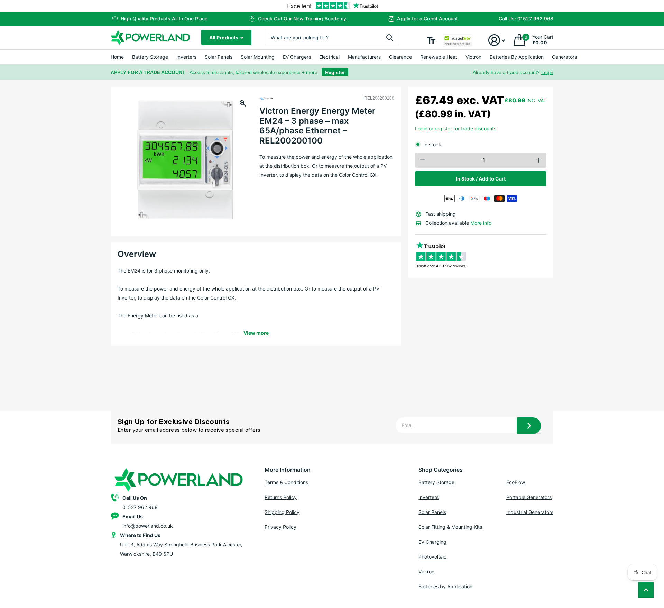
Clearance (400, 57)
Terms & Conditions (286, 482)
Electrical (329, 57)
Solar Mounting (258, 57)
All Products (224, 37)
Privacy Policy (280, 527)
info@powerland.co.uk (147, 526)
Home (117, 57)
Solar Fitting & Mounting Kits (450, 527)
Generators (564, 57)
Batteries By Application (517, 57)
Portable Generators (529, 497)
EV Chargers (297, 57)
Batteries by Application (445, 586)
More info (480, 223)
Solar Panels (218, 57)
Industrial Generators (529, 512)
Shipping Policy (282, 512)
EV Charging (432, 542)
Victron (473, 57)
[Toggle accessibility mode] (431, 40)
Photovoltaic (432, 557)
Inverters (186, 57)
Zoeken (389, 37)
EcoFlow (515, 482)
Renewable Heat (438, 57)
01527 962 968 (140, 507)
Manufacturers (364, 57)
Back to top (646, 590)
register (443, 128)
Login (547, 72)
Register (335, 72)
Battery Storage (150, 57)
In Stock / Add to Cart (481, 179)
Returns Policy (281, 497)
